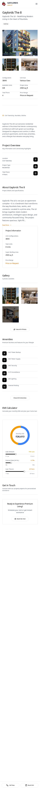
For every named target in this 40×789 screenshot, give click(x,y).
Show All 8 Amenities (19, 398)
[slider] (16, 454)
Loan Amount (10, 452)
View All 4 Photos (21, 329)
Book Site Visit (21, 519)
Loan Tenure (10, 469)
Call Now (12, 785)
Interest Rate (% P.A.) (12, 460)
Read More (5, 225)
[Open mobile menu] (36, 4)
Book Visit (31, 785)
